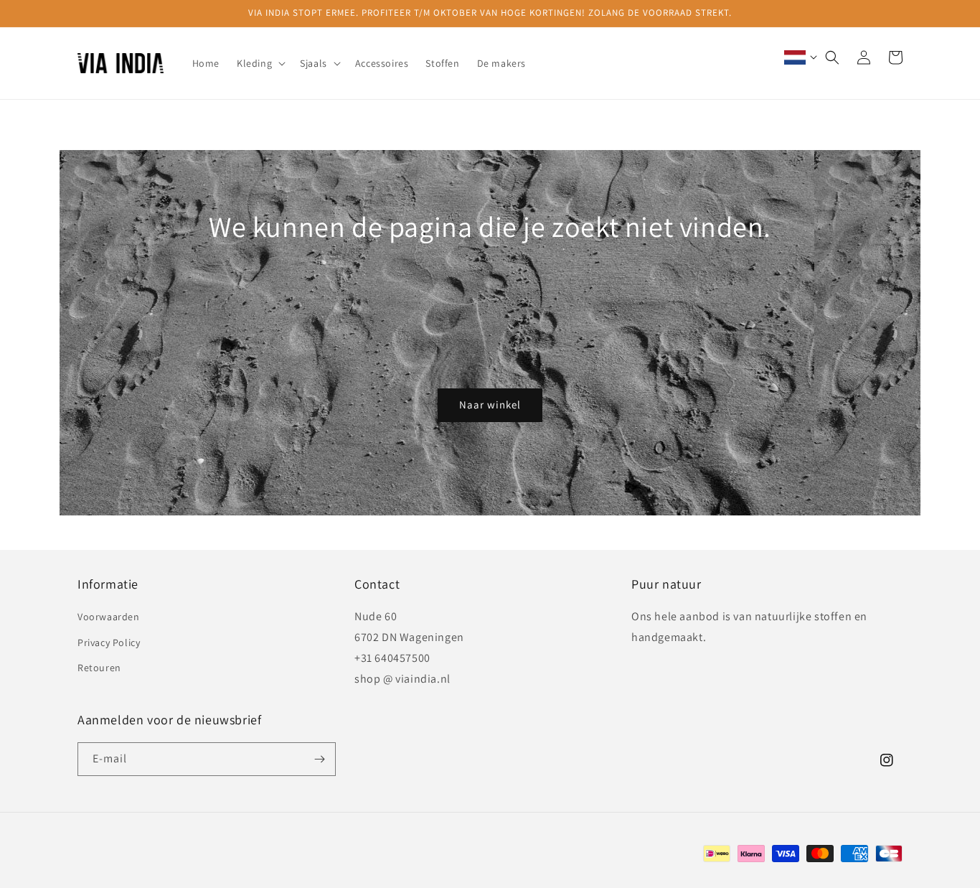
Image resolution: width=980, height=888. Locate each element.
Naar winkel (490, 404)
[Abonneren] (319, 759)
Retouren (99, 667)
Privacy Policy (108, 642)
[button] (259, 63)
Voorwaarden (108, 616)
